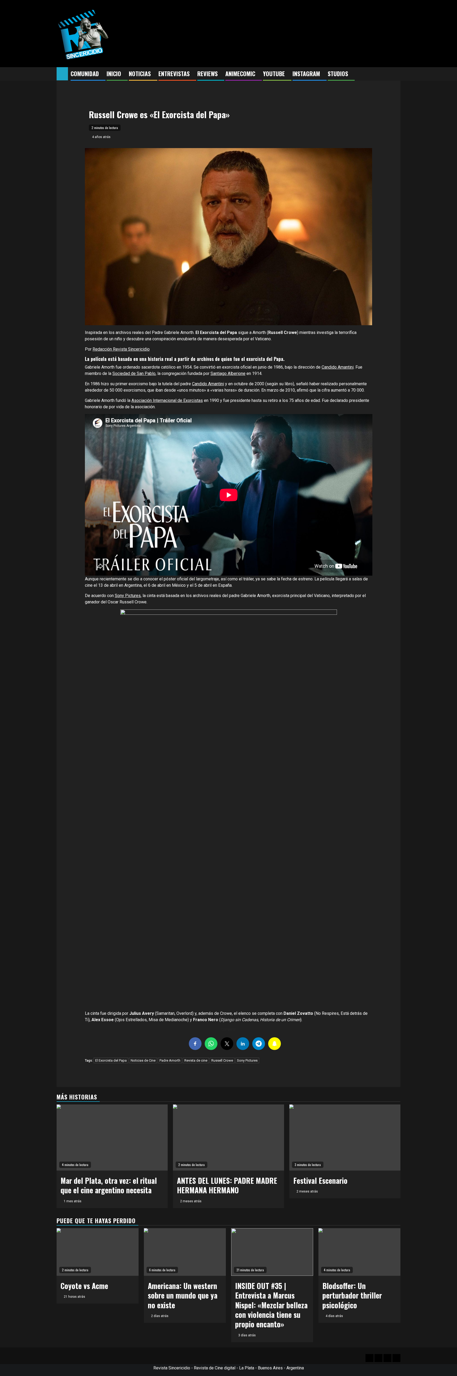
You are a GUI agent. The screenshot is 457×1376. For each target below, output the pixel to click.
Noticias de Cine (143, 1060)
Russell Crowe (222, 1060)
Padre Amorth (169, 1060)
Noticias (140, 73)
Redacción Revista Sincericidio (121, 349)
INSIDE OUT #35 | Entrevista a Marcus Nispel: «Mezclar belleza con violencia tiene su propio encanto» (271, 1305)
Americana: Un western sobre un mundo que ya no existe (182, 1295)
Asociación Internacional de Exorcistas (167, 400)
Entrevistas (174, 73)
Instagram (306, 73)
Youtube (274, 73)
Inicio (114, 73)
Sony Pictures (128, 595)
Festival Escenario (320, 1180)
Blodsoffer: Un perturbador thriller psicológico (352, 1295)
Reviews (207, 73)
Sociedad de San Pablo (134, 373)
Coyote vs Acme (84, 1285)
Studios (338, 73)
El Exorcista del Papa (111, 1060)
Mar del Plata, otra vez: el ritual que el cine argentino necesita (109, 1185)
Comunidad (85, 73)
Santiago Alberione (228, 373)
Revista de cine (195, 1060)
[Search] (396, 74)
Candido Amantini (338, 367)
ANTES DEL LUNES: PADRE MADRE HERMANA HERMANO (227, 1185)
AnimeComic (240, 73)
